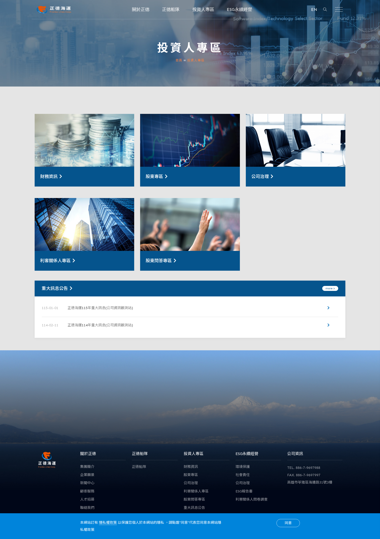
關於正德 (140, 9)
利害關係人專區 (196, 491)
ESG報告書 (244, 491)
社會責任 (243, 475)
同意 (288, 523)
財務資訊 (191, 467)
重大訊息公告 (194, 508)
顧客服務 (87, 491)
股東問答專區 (194, 499)
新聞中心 (87, 483)
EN (314, 9)
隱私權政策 (108, 522)
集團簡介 (87, 467)
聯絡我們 (87, 508)
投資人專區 (203, 9)
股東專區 (191, 475)
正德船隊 (171, 9)
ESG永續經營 (239, 9)
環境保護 (243, 467)
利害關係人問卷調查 (252, 499)
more (329, 288)
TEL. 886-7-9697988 (303, 468)
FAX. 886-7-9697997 (303, 475)
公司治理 (191, 483)
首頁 (179, 60)
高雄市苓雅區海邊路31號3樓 (309, 482)
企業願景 (87, 475)
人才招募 (87, 499)
